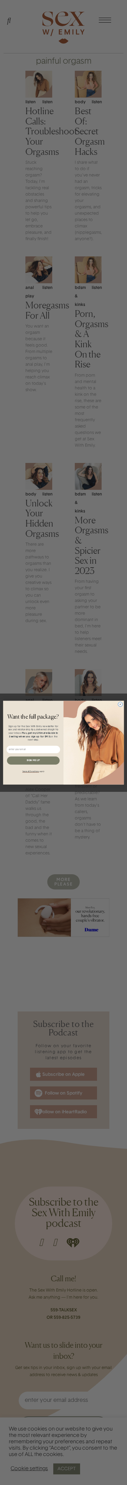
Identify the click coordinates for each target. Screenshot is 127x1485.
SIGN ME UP (33, 760)
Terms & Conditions (30, 771)
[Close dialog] (120, 704)
